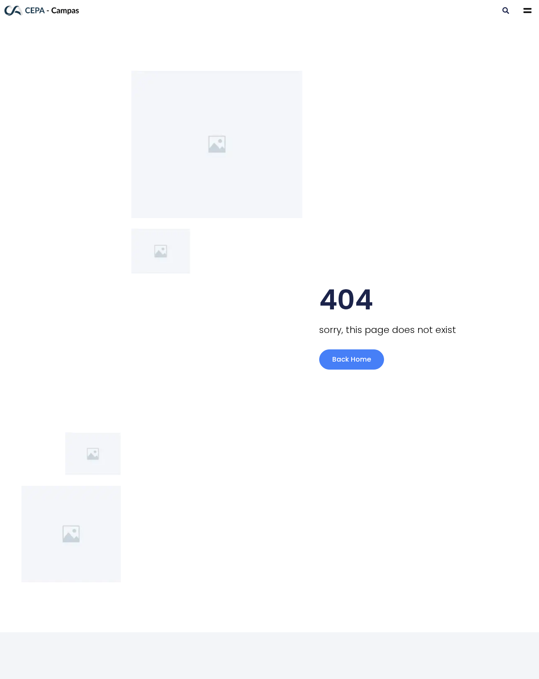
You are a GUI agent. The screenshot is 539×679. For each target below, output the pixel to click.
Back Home (351, 359)
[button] (505, 11)
